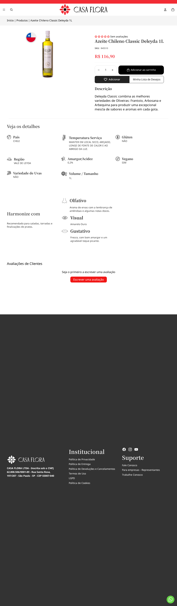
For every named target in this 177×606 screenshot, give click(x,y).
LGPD (72, 478)
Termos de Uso (77, 473)
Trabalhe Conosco (132, 474)
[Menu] (4, 10)
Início (10, 20)
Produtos (22, 20)
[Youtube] (136, 449)
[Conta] (165, 9)
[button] (102, 36)
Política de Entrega (80, 464)
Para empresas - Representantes (141, 469)
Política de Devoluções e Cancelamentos (92, 468)
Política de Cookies (79, 483)
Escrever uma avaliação (88, 279)
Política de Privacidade (82, 459)
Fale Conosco (129, 465)
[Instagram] (130, 449)
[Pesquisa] (11, 9)
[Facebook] (124, 449)
